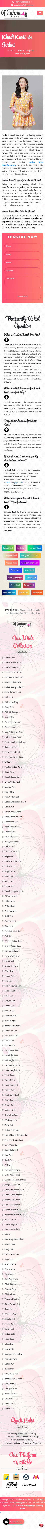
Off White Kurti (11, 896)
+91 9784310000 (22, 2)
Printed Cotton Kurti (13, 692)
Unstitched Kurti (11, 747)
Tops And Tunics (22, 613)
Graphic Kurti (10, 921)
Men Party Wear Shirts (14, 1239)
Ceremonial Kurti (11, 821)
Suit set (8, 613)
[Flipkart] (6, 1476)
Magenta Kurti (10, 871)
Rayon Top (9, 717)
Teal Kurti (8, 980)
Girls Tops (9, 697)
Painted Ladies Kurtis (13, 767)
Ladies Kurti (8, 547)
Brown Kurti (9, 1105)
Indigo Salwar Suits (12, 1184)
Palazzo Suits (10, 1289)
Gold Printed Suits (12, 1174)
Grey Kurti (9, 876)
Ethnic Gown (10, 1294)
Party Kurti (9, 1125)
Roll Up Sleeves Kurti (13, 816)
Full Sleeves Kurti (12, 1050)
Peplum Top (10, 1010)
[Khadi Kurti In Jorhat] (22, 102)
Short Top (9, 1403)
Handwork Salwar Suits (14, 1214)
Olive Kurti (9, 836)
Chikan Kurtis (10, 866)
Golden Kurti (10, 831)
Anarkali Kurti (11, 562)
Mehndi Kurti (10, 990)
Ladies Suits (10, 1334)
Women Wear (10, 1314)
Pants (37, 610)
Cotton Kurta (10, 1269)
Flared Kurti (9, 961)
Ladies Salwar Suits (13, 662)
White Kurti (9, 970)
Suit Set (8, 1234)
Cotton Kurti (15, 570)
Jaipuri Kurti (23, 592)
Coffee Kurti (10, 906)
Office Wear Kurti (12, 851)
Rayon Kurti (29, 585)
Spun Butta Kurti (11, 1150)
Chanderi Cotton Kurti (14, 757)
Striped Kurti (10, 791)
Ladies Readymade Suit (14, 687)
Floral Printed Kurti (12, 752)
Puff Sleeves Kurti (12, 1169)
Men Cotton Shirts (12, 1204)
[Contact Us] (1, 1512)
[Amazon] (16, 1476)
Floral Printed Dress (13, 826)
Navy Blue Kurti (11, 1085)
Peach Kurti (9, 1090)
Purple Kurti (9, 886)
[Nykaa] (12, 1484)
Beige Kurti (9, 1100)
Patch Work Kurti (12, 1095)
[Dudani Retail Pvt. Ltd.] (22, 624)
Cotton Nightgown (12, 1130)
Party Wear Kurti (15, 577)
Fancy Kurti (37, 592)
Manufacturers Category (22, 1439)
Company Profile (16, 1433)
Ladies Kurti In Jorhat (25, 50)
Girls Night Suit (11, 1060)
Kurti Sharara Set (12, 1254)
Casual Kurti (9, 806)
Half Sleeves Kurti (12, 1065)
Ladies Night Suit (12, 1224)
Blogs (36, 1436)
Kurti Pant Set (9, 592)
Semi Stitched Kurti (12, 777)
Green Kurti (9, 1005)
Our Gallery (31, 1433)
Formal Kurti (9, 975)
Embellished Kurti (12, 1055)
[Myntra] (36, 1476)
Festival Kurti (10, 1080)
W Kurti (8, 1164)
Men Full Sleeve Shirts (14, 732)
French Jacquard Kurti (14, 891)
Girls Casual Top (11, 702)
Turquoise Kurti (11, 1030)
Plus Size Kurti (35, 547)
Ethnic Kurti (15, 585)
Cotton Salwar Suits (13, 1209)
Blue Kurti (9, 926)
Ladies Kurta (10, 901)
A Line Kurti (31, 577)
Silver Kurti (9, 995)
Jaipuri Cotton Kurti (12, 781)
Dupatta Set (10, 1319)
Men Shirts (9, 1348)
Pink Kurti (8, 936)
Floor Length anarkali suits (15, 742)
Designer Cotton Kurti (30, 555)
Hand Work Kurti (12, 956)
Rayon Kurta (10, 1244)
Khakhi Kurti (9, 846)
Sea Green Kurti (11, 1035)
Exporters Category (32, 1442)
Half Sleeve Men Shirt (14, 677)
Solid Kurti (9, 916)
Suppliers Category (13, 1442)
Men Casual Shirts (12, 1229)
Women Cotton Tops (13, 941)
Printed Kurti (10, 1075)
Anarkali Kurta (10, 1264)
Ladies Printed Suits (13, 861)
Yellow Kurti (9, 1040)
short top (36, 613)
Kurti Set (20, 547)
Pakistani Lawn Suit (12, 722)
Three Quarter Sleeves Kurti (16, 1135)
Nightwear (9, 856)
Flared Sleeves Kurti (13, 931)
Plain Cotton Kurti (12, 796)
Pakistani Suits (10, 727)
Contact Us (26, 1436)
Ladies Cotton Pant (13, 737)
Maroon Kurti (10, 1110)
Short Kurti (9, 881)
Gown (22, 610)
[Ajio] (26, 1476)
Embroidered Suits (12, 1199)
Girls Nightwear (11, 712)
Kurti (30, 610)
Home (9, 50)
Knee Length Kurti (12, 1070)
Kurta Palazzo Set (12, 1304)
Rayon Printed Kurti (13, 811)
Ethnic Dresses (11, 1284)
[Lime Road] (29, 1484)
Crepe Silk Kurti (11, 965)
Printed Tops (10, 1020)
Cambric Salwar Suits (13, 1194)
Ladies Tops (10, 657)
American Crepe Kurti (14, 1140)
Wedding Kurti (11, 1120)
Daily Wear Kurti (11, 1145)
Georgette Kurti (11, 951)
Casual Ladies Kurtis (13, 672)
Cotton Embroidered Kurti (15, 801)
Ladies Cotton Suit (12, 667)
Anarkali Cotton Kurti (29, 562)
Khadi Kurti (29, 570)
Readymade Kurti (12, 841)
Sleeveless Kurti (11, 1115)
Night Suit (9, 1259)
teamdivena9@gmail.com (24, 5)
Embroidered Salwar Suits (15, 1179)
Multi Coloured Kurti (13, 985)
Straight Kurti (10, 1000)
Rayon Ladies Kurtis (13, 682)
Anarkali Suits (10, 1219)
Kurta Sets (9, 1274)
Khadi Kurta (9, 772)
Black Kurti (9, 1159)
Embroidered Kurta (12, 1025)
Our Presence (12, 1436)
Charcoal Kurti (10, 911)
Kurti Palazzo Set (12, 1279)
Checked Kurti (10, 1015)
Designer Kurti (11, 555)
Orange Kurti (10, 786)
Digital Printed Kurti (13, 946)
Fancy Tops (9, 707)
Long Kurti (9, 1249)
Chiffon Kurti (10, 1045)
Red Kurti (8, 1154)
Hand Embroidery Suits (14, 1189)
